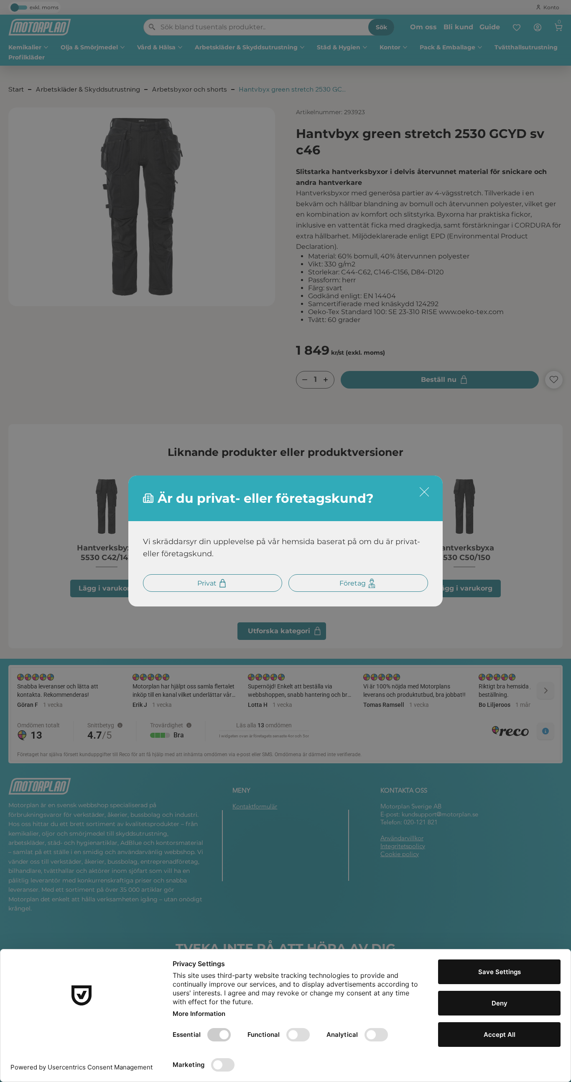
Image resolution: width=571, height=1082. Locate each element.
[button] (424, 492)
